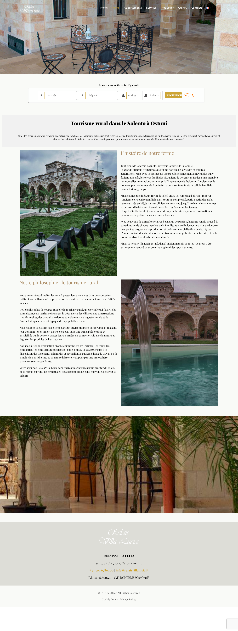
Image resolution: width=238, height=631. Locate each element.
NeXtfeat (112, 593)
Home (104, 7)
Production (167, 7)
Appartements (133, 7)
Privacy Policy (128, 599)
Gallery (182, 7)
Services (151, 7)
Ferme (116, 7)
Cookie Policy (110, 599)
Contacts (196, 7)
